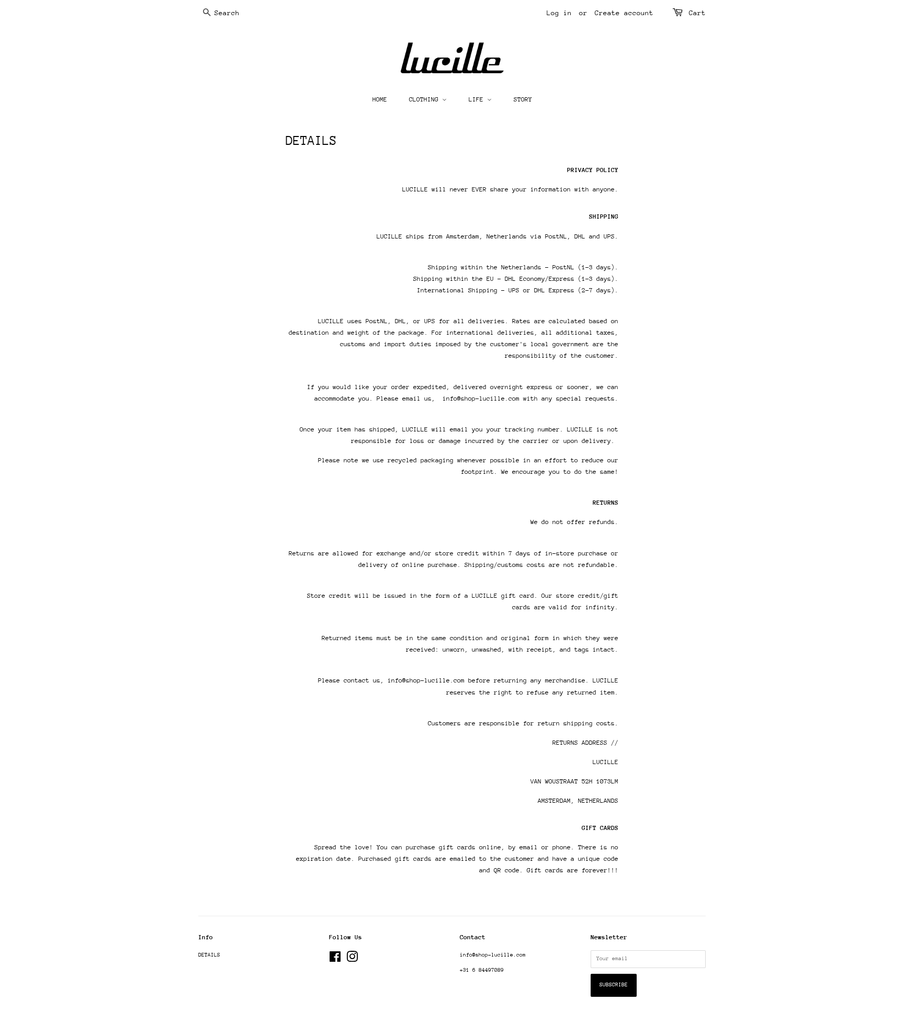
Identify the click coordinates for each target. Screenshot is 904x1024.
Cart (697, 13)
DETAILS (209, 955)
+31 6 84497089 (482, 970)
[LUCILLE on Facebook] (335, 960)
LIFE (478, 99)
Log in (559, 13)
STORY (523, 99)
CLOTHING (425, 99)
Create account (624, 13)
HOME (379, 99)
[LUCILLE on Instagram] (352, 960)
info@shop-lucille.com (493, 955)
